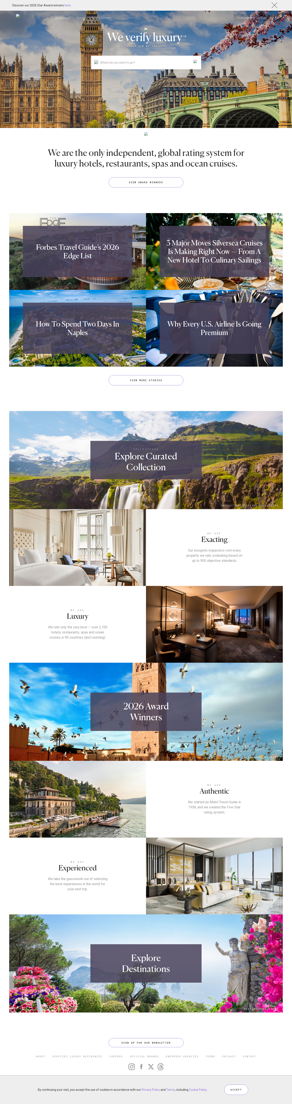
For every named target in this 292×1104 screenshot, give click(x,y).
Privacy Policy (151, 1089)
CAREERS (116, 1056)
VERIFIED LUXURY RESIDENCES (77, 1056)
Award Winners (102, 18)
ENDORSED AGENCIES (182, 1056)
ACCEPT (236, 1089)
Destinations (62, 18)
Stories (81, 18)
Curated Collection (261, 505)
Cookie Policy (197, 1089)
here (68, 5)
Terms (170, 1089)
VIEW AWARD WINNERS (146, 182)
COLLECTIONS (146, 449)
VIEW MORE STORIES (146, 380)
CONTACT (249, 1056)
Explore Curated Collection (146, 461)
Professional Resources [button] (252, 17)
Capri (274, 1008)
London (282, 98)
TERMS (210, 1056)
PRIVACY (229, 1056)
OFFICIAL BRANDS (144, 1056)
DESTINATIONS (259, 98)
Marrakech (270, 757)
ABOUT (40, 1056)
